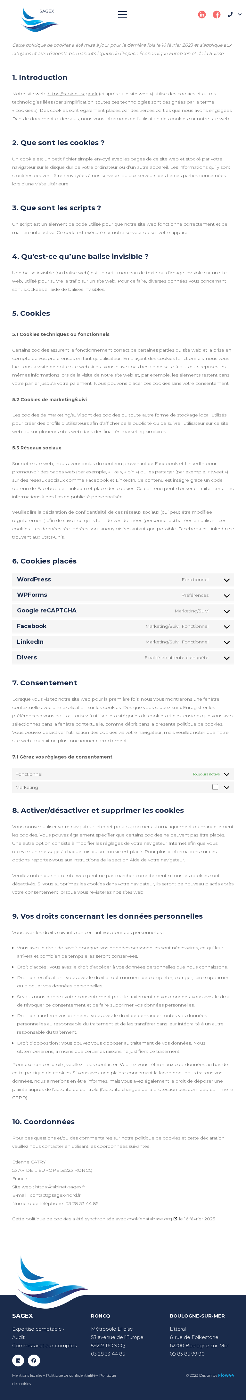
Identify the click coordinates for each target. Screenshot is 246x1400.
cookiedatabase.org (149, 1219)
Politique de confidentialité (70, 1375)
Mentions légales (27, 1375)
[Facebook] (34, 1361)
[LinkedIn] (18, 1361)
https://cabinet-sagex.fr (73, 94)
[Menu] (122, 14)
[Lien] (39, 19)
